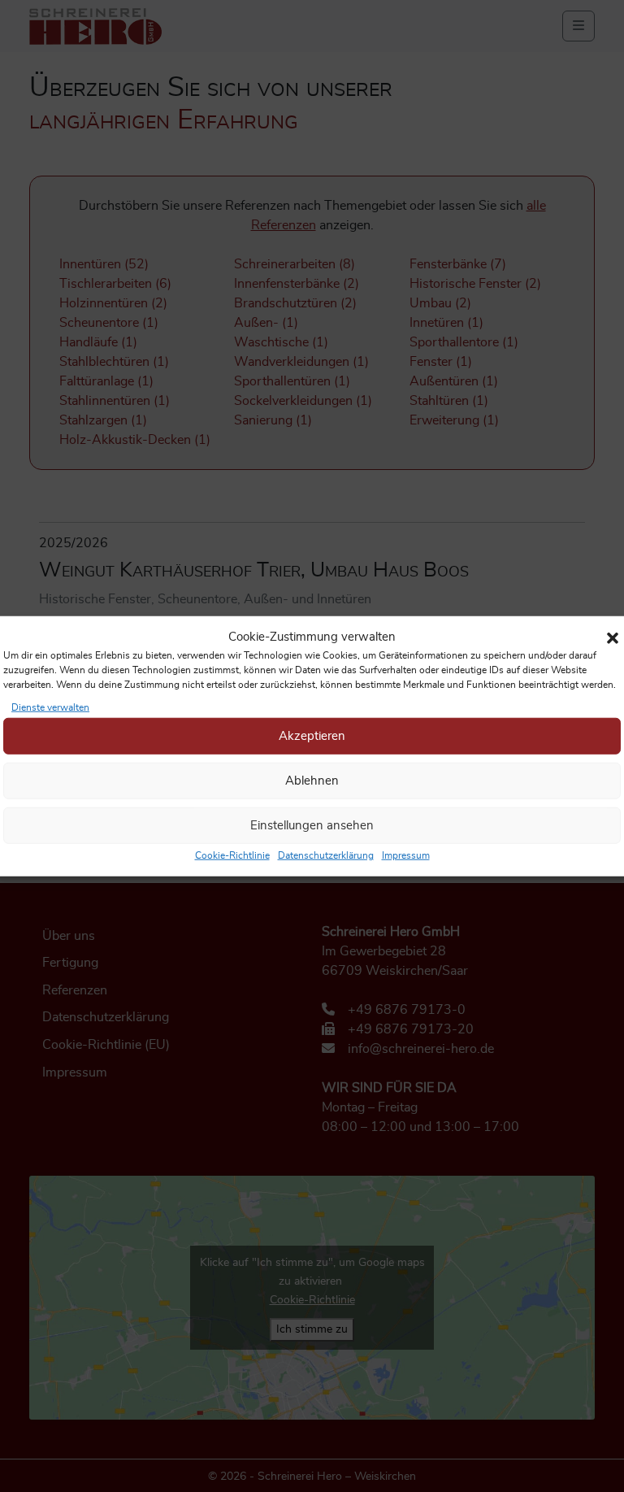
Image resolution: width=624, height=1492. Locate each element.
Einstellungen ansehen (312, 825)
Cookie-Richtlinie (232, 855)
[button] (612, 637)
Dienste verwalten (50, 707)
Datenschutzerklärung (326, 855)
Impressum (406, 855)
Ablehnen (312, 780)
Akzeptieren (312, 735)
